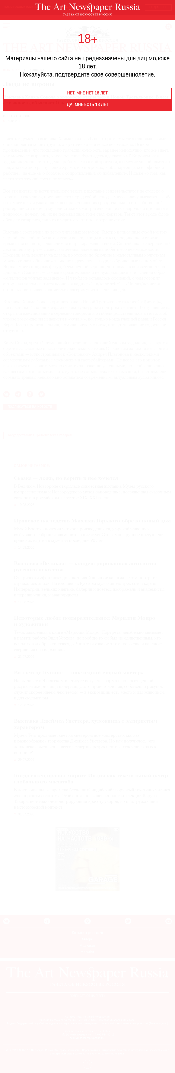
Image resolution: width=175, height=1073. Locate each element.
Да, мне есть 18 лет (87, 105)
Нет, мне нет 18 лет (87, 93)
